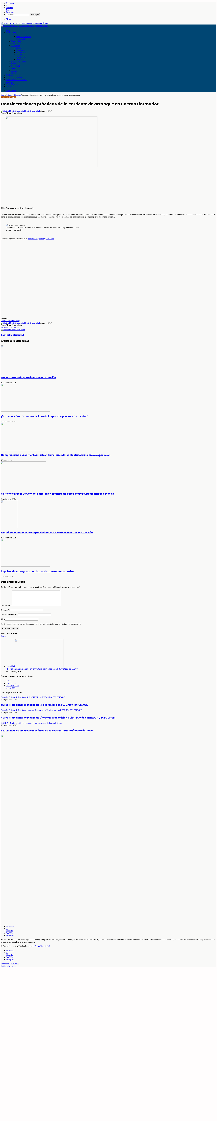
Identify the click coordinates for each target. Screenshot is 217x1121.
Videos (14, 64)
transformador (13, 321)
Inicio (8, 30)
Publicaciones (11, 32)
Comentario (6, 605)
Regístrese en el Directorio (16, 80)
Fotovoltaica (21, 50)
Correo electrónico (9, 614)
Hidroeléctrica (21, 52)
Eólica (18, 48)
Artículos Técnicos (18, 61)
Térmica (19, 59)
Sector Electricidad (42, 946)
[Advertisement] (76, 187)
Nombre (5, 610)
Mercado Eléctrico (23, 37)
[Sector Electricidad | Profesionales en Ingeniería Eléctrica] (24, 23)
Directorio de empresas (15, 77)
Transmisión (16, 41)
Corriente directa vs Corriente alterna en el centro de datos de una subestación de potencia (57, 493)
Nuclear (19, 55)
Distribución (16, 43)
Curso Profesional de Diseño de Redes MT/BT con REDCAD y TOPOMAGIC (45, 705)
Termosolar (20, 57)
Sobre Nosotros (12, 84)
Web (3, 619)
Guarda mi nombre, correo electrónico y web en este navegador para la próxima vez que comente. (42, 624)
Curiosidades (16, 66)
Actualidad (20, 39)
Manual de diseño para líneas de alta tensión (28, 377)
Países (13, 73)
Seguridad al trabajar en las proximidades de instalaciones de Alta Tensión (47, 532)
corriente (4, 321)
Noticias (14, 34)
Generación (15, 46)
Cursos (14, 70)
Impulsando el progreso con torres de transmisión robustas (37, 571)
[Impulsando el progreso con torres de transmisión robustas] (25, 566)
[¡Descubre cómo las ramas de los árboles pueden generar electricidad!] (25, 411)
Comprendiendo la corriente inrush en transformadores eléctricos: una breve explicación (55, 455)
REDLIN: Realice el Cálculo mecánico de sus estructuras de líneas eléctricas (47, 730)
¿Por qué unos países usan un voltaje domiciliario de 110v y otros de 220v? (42, 668)
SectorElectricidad (32, 111)
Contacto (9, 86)
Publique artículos (13, 75)
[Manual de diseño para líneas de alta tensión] (25, 372)
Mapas (13, 68)
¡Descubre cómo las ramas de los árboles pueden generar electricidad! (44, 416)
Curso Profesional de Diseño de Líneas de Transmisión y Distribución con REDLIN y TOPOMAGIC (58, 717)
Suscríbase (10, 82)
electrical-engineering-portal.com (41, 239)
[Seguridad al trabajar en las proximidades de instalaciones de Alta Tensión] (9, 527)
